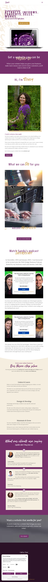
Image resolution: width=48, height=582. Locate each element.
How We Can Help (24, 23)
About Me (8, 155)
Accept (23, 289)
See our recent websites (24, 239)
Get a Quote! (24, 536)
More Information (23, 286)
